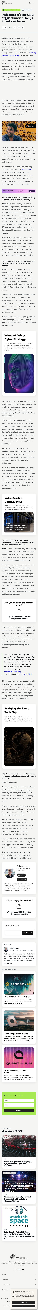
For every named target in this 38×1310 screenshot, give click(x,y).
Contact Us (4, 1298)
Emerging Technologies (12, 10)
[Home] (7, 4)
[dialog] (23, 1299)
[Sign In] (21, 875)
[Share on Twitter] (14, 27)
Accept (23, 1306)
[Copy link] (22, 27)
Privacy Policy (15, 1298)
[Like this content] (4, 27)
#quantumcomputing (12, 672)
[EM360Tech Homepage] (19, 1260)
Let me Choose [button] (23, 1302)
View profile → (8, 963)
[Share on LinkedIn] (18, 27)
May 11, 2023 (26, 674)
